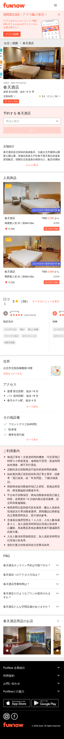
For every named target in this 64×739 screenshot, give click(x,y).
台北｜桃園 (11, 43)
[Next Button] (58, 621)
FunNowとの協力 (13, 691)
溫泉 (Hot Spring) (18, 82)
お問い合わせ (11, 683)
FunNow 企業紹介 (14, 667)
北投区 (6, 82)
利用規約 (8, 675)
